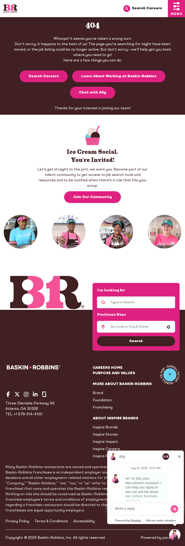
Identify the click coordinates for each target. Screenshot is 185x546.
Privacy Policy (17, 521)
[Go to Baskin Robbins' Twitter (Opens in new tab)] (17, 394)
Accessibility (84, 521)
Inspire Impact (105, 442)
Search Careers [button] (44, 76)
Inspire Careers (106, 449)
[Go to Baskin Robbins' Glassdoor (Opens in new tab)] (44, 394)
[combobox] (135, 326)
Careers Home (108, 368)
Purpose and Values (114, 373)
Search (136, 341)
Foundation (102, 400)
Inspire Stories (105, 434)
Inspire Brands (105, 427)
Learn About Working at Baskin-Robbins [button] (118, 76)
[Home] (11, 9)
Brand (98, 393)
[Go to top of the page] (170, 375)
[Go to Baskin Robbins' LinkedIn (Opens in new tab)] (35, 394)
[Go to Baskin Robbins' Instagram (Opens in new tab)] (26, 394)
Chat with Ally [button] (92, 92)
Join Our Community (92, 197)
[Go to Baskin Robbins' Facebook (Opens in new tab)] (8, 394)
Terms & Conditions (51, 521)
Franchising (103, 407)
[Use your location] (168, 327)
